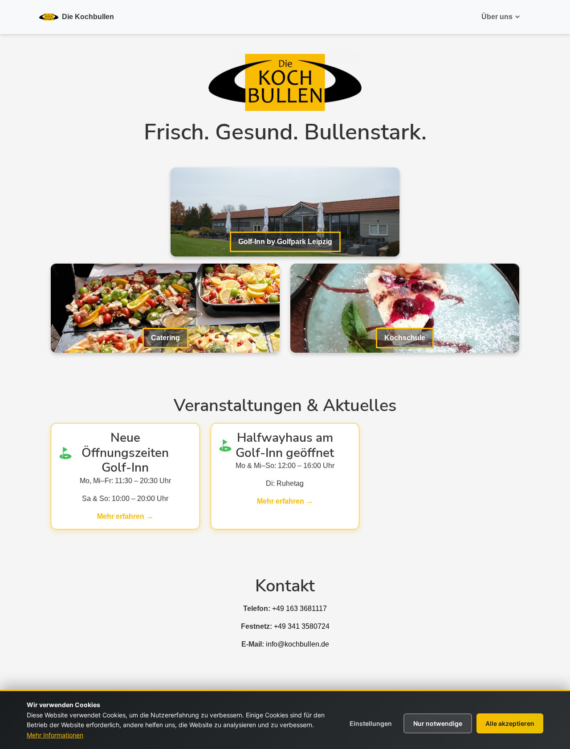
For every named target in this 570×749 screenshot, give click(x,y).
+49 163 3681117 (299, 608)
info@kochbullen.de (297, 644)
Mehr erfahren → (125, 516)
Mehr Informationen (55, 735)
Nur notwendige (437, 723)
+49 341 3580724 (302, 626)
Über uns (497, 16)
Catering (165, 338)
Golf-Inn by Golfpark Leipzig (285, 241)
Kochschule (404, 338)
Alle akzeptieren (509, 723)
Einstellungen (371, 723)
